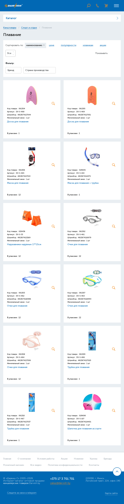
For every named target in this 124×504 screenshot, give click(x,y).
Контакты (94, 465)
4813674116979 (84, 238)
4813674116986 (24, 299)
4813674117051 (84, 115)
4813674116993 (84, 299)
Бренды (108, 459)
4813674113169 (24, 238)
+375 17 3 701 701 (62, 478)
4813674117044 (24, 115)
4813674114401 (84, 422)
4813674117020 (84, 360)
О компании (24, 459)
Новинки (78, 459)
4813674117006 (24, 360)
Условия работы (45, 459)
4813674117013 (24, 176)
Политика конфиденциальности (65, 465)
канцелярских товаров (15, 483)
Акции (64, 459)
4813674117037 (24, 422)
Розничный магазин (13, 465)
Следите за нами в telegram (21, 493)
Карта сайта (111, 493)
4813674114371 (84, 176)
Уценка (93, 459)
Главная (7, 459)
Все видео (35, 465)
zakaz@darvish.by (60, 483)
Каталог (11, 18)
